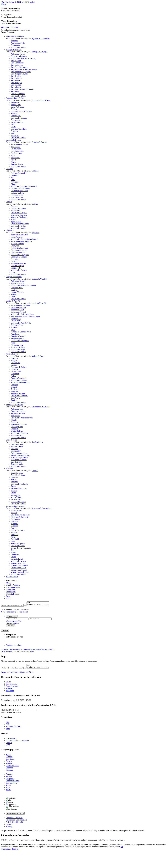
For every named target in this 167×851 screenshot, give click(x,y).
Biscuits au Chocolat (19, 424)
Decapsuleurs (16, 371)
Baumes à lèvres (17, 446)
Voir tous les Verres (18, 502)
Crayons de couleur (18, 208)
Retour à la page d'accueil (11, 672)
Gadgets (14, 261)
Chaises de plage (17, 345)
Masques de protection (19, 457)
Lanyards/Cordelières (19, 129)
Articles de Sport (17, 310)
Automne (14, 175)
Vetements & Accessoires (15, 506)
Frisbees (14, 327)
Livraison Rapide (13, 587)
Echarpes (14, 524)
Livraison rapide (17, 195)
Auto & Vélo (16, 319)
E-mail (31, 651)
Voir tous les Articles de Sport (22, 314)
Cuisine (14, 365)
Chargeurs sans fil (18, 252)
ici (122, 847)
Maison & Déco (12, 354)
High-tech (10, 230)
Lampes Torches (17, 292)
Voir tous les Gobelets (19, 484)
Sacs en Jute (15, 80)
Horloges (14, 385)
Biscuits (14, 420)
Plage (13, 343)
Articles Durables (13, 585)
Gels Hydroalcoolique (19, 453)
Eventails (14, 526)
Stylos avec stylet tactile (20, 224)
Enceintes (14, 259)
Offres (8, 583)
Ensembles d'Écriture (19, 215)
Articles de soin (17, 444)
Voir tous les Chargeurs (20, 255)
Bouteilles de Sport (18, 475)
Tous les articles (12, 576)
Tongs (13, 552)
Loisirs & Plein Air (13, 301)
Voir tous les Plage (18, 349)
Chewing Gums (17, 427)
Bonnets (14, 513)
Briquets (14, 113)
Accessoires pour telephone (21, 241)
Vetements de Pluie (18, 563)
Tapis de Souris (17, 164)
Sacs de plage (16, 76)
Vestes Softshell (17, 559)
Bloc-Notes (15, 147)
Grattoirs (14, 290)
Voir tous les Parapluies (20, 341)
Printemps (14, 182)
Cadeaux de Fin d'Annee (20, 188)
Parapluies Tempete (18, 336)
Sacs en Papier (16, 83)
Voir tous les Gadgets (19, 270)
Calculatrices (16, 149)
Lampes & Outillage (14, 277)
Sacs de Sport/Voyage (19, 74)
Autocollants (16, 105)
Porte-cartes (15, 158)
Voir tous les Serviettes (19, 396)
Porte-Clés (15, 136)
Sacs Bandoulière (17, 63)
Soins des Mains (17, 464)
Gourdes (9, 757)
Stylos (13, 219)
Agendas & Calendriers (15, 36)
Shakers (14, 479)
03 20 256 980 (6, 651)
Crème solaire (16, 451)
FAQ (8, 598)
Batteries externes (17, 244)
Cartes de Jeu (16, 120)
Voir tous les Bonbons (19, 433)
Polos (13, 537)
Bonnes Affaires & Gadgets (21, 111)
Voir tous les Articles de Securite (23, 285)
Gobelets (14, 477)
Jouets (13, 127)
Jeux (12, 124)
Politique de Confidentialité (16, 820)
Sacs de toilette (16, 462)
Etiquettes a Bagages (19, 56)
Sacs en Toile (16, 85)
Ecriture (9, 202)
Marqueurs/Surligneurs (19, 217)
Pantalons (14, 535)
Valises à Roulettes (18, 94)
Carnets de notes (17, 151)
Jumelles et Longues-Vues (21, 332)
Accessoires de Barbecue (20, 305)
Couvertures (15, 363)
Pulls (13, 541)
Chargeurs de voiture (19, 250)
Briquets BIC (16, 116)
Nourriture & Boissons (14, 405)
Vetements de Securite (19, 565)
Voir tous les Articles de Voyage (23, 58)
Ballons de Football (18, 312)
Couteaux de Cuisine (19, 367)
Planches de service (18, 411)
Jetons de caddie (17, 122)
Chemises (14, 521)
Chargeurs (15, 246)
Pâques (13, 184)
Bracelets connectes (18, 263)
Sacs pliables (16, 87)
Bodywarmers (16, 510)
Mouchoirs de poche (19, 460)
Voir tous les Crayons (19, 213)
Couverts (14, 369)
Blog (8, 596)
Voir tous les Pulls (18, 546)
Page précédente (27, 672)
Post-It (13, 160)
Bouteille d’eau (16, 435)
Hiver (13, 180)
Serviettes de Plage (18, 347)
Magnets (14, 387)
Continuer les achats (13, 645)
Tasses (13, 486)
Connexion (10, 626)
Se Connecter (12, 616)
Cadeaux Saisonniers (19, 173)
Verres (13, 493)
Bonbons (14, 422)
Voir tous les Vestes (18, 561)
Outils (13, 296)
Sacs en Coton (16, 78)
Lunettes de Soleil (18, 530)
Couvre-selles (16, 321)
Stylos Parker (16, 221)
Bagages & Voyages (14, 50)
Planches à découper (19, 378)
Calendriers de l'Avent (19, 191)
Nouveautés (11, 592)
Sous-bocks (15, 416)
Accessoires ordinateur (19, 235)
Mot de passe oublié (13, 621)
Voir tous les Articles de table (22, 418)
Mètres (13, 294)
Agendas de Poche (18, 43)
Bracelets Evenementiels (20, 515)
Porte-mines (15, 210)
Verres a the (15, 495)
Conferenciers (16, 153)
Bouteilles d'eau (17, 473)
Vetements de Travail (19, 570)
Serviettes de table (18, 413)
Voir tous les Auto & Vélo (21, 323)
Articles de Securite (18, 281)
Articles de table (17, 409)
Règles (13, 162)
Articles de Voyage (18, 54)
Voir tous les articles (18, 47)
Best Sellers (36, 649)
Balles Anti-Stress (17, 107)
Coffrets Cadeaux (17, 193)
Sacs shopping (11, 783)
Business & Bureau (13, 140)
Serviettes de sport (18, 393)
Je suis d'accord (12, 849)
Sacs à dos (10, 759)
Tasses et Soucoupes (19, 488)
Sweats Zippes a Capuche (21, 548)
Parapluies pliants (17, 338)
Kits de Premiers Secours (20, 455)
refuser (3, 849)
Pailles (13, 376)
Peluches (14, 131)
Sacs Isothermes (17, 65)
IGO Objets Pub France (15, 813)
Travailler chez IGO (13, 726)
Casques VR (16, 268)
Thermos (14, 482)
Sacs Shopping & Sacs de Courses (24, 69)
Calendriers (15, 45)
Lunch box (15, 374)
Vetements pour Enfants (20, 572)
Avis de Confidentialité (15, 822)
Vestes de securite (17, 283)
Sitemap (9, 826)
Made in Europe (12, 594)
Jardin (13, 330)
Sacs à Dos (15, 91)
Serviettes (14, 389)
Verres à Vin (15, 499)
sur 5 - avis (13, 2)
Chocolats (14, 429)
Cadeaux (9, 169)
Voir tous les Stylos (18, 226)
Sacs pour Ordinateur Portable (22, 89)
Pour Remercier (17, 197)
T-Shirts (14, 550)
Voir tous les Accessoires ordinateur (24, 239)
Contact (9, 743)
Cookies (9, 824)
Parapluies (15, 334)
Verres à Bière (16, 497)
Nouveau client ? (12, 623)
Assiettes (14, 358)
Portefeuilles (15, 539)
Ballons (14, 109)
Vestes (13, 557)
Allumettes (15, 102)
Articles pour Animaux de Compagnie (25, 316)
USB (13, 272)
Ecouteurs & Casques (19, 257)
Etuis (13, 155)
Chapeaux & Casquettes (20, 517)
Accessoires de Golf (18, 307)
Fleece (13, 528)
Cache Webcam (17, 237)
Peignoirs (14, 391)
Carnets (9, 761)
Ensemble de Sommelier (20, 382)
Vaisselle (9, 468)
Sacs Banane (16, 61)
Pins (12, 133)
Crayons (14, 206)
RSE (8, 724)
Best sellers (10, 589)
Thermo (14, 491)
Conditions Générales (14, 818)
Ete (12, 177)
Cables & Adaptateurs (19, 248)
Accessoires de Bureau (19, 144)
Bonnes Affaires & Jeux (15, 98)
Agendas (14, 41)
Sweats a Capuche (18, 543)
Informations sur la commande (17, 740)
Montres (14, 532)
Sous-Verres (15, 398)
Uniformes (15, 554)
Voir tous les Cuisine (19, 380)
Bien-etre (14, 449)
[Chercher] (25, 668)
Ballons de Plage (17, 325)
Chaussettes (15, 519)
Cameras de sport (17, 266)
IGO (7, 722)
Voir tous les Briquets (19, 118)
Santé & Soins (11, 440)
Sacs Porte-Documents (19, 67)
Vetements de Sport (18, 568)
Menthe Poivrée (17, 431)
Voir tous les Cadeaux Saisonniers (24, 186)
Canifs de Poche (17, 288)
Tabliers (14, 400)
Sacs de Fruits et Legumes (21, 72)
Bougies (14, 360)
